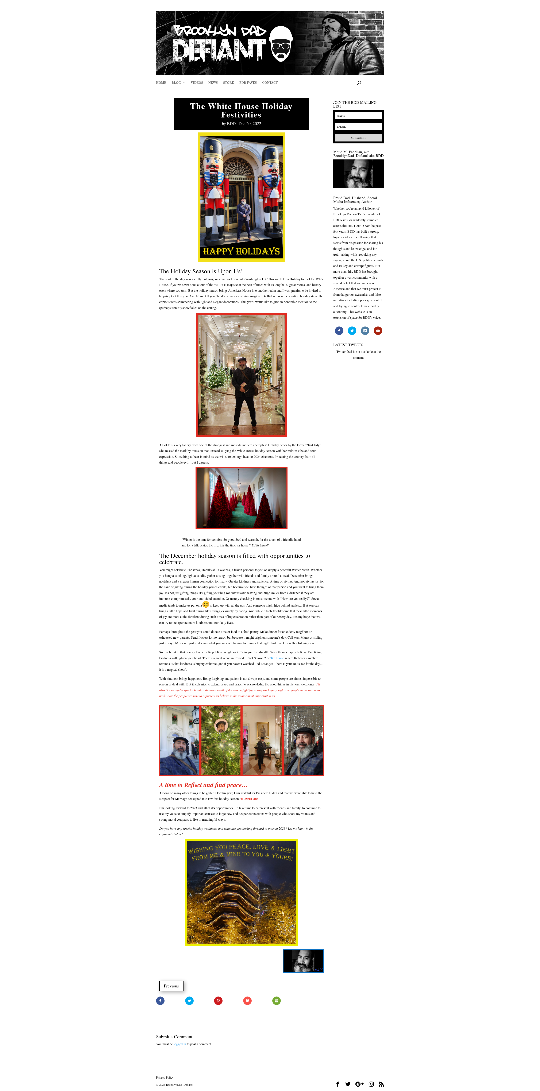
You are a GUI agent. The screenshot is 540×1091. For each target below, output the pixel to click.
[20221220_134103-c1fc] (220, 775)
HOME (161, 83)
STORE (228, 83)
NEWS (213, 83)
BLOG (176, 83)
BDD (231, 123)
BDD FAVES (248, 83)
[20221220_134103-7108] (262, 775)
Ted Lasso (277, 658)
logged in (180, 1044)
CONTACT (270, 83)
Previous (171, 986)
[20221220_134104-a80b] (303, 775)
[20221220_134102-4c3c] (179, 775)
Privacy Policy (165, 1077)
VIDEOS (197, 83)
